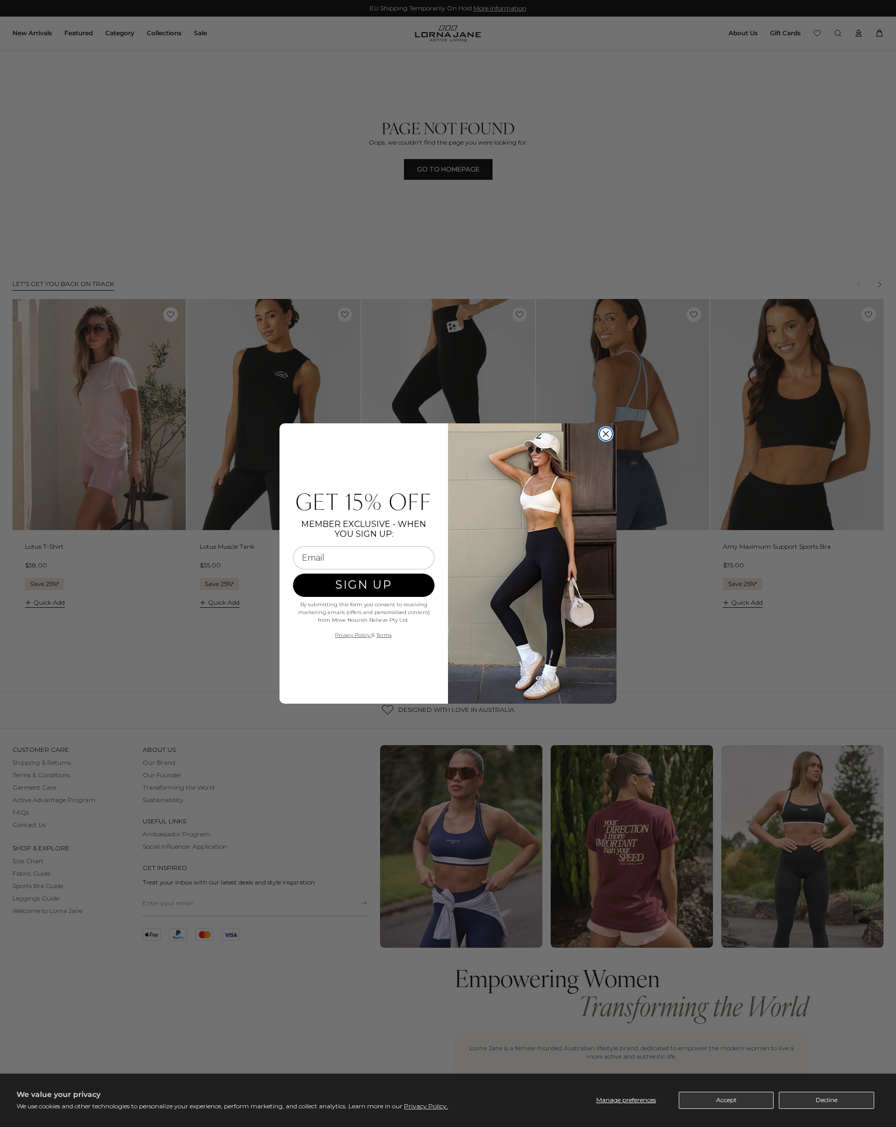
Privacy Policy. (426, 1106)
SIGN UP (363, 585)
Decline (826, 1100)
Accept (726, 1100)
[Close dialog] (605, 433)
